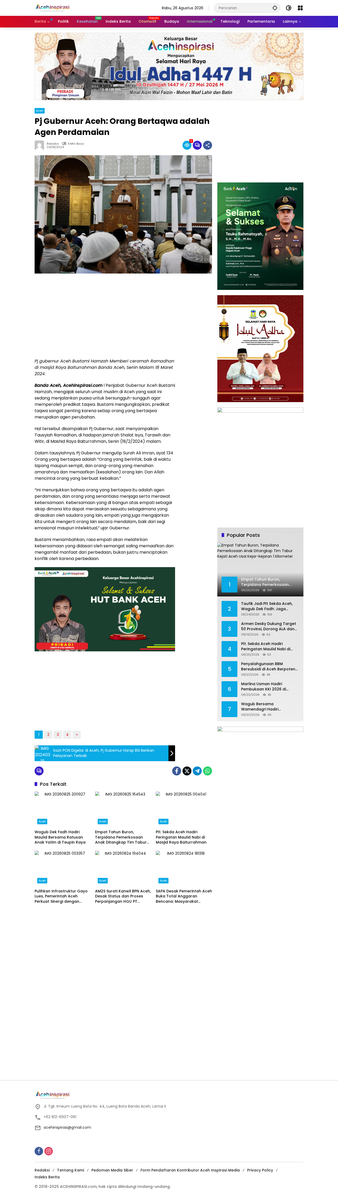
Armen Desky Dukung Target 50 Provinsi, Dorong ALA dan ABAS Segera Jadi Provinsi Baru (268, 626)
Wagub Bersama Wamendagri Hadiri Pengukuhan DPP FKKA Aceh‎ (267, 707)
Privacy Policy (260, 1170)
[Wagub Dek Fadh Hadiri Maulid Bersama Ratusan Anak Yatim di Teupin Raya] (63, 809)
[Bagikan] (207, 145)
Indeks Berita (47, 1177)
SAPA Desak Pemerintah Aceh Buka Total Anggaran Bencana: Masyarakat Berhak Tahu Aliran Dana (184, 896)
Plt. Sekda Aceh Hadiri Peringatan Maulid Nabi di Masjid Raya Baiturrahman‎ (181, 837)
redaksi (53, 143)
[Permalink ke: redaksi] (41, 145)
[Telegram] (197, 770)
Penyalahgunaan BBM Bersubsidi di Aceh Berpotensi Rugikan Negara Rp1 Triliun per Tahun (269, 666)
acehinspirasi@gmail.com (67, 1127)
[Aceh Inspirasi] (54, 7)
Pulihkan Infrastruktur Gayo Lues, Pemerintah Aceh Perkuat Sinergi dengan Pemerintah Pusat (61, 896)
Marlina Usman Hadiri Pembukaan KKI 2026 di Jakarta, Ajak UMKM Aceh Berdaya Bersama (265, 686)
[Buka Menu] (300, 8)
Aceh (39, 111)
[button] (275, 7)
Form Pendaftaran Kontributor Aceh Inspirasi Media (190, 1170)
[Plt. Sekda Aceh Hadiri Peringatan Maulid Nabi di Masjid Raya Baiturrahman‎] (184, 809)
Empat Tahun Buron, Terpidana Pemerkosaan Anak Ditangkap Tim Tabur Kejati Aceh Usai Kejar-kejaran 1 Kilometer (121, 837)
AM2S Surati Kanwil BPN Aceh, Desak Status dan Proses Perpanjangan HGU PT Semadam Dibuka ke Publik (123, 896)
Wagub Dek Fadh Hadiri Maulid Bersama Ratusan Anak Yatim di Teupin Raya (60, 837)
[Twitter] (186, 770)
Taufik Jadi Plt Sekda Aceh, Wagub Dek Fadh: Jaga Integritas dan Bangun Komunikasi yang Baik (267, 606)
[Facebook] (176, 770)
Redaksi (42, 1170)
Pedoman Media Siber (112, 1170)
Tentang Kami (70, 1170)
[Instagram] (48, 1151)
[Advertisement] (105, 316)
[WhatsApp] (207, 770)
